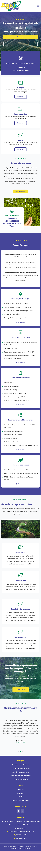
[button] (38, 6)
